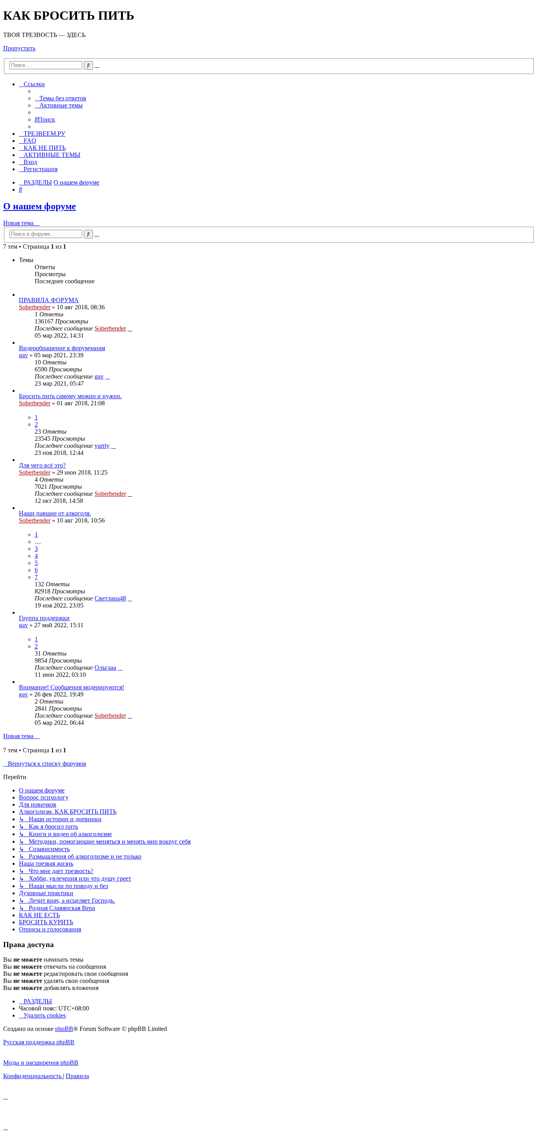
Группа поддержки (44, 618)
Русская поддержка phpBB (38, 1042)
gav (23, 355)
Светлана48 (110, 598)
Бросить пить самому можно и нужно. (70, 396)
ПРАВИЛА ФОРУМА (49, 300)
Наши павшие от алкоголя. (55, 513)
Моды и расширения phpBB (40, 1062)
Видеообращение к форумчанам (62, 348)
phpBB (64, 1028)
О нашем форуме (39, 206)
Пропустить (19, 48)
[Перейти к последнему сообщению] (130, 328)
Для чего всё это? (42, 465)
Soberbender (34, 307)
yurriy (102, 445)
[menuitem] (60, 98)
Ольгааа (105, 667)
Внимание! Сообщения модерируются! (71, 687)
